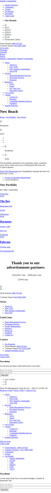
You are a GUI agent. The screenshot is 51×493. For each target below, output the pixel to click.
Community (9, 7)
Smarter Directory (11, 5)
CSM (11, 463)
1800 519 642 (17, 44)
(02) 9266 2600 (20, 46)
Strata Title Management (9, 171)
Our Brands (9, 11)
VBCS (12, 469)
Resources (8, 82)
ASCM (12, 460)
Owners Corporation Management (17, 178)
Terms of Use (31, 390)
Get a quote (4, 48)
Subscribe (4, 375)
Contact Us (13, 97)
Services (8, 73)
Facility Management (13, 326)
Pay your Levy (15, 88)
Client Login (9, 16)
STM (11, 467)
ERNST (12, 465)
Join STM (13, 71)
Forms (11, 86)
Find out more (5, 441)
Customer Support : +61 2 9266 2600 (19, 450)
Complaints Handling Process (20, 101)
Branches (12, 99)
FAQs (11, 84)
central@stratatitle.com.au (14, 351)
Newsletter (9, 14)
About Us (13, 65)
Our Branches (10, 344)
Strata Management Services (20, 76)
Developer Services (16, 78)
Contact (8, 95)
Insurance (13, 80)
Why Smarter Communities (19, 69)
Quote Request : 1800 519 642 (16, 448)
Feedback (13, 103)
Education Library (16, 91)
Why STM (13, 67)
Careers (7, 9)
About (7, 63)
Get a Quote (9, 93)
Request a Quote (6, 390)
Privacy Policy (19, 390)
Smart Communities (16, 458)
